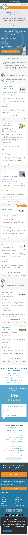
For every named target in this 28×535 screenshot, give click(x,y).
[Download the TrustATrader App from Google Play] (9, 515)
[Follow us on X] (10, 510)
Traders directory (19, 499)
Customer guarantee (19, 505)
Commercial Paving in (14, 430)
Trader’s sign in (23, 4)
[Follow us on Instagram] (14, 510)
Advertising (3, 497)
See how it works (14, 488)
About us (3, 495)
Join (17, 1)
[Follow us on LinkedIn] (17, 510)
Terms (16, 503)
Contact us (3, 501)
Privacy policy (18, 497)
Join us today (14, 475)
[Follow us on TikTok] (20, 510)
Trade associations (19, 495)
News (2, 503)
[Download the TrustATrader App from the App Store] (19, 515)
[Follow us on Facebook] (7, 510)
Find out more (12, 81)
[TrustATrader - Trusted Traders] (4, 6)
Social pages (4, 505)
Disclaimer (17, 501)
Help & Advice (4, 499)
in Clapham (14, 373)
